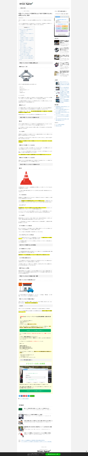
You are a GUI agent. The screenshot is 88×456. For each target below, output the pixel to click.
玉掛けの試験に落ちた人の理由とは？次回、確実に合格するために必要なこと (38, 420)
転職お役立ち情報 (58, 125)
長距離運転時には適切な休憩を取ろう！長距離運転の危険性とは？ (64, 41)
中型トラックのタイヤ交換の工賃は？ (26, 58)
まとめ (20, 59)
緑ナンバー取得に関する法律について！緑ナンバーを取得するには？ (36, 408)
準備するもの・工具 (24, 30)
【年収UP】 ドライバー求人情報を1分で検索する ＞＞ (35, 390)
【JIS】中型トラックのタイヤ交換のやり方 (26, 33)
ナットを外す (23, 36)
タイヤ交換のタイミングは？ (25, 51)
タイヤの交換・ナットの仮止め (25, 47)
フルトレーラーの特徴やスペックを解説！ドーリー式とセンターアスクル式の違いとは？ (64, 64)
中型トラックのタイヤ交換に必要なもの (26, 29)
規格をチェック (23, 32)
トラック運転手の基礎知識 (24, 398)
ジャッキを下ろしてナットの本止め (26, 48)
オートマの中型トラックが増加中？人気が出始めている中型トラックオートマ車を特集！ (36, 441)
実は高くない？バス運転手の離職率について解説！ (33, 414)
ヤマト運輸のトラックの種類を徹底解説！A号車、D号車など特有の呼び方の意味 (64, 93)
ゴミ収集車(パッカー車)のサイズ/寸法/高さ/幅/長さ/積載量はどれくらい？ (64, 97)
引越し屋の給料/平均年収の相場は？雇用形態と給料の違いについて (64, 72)
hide (28, 27)
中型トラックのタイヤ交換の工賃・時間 (26, 55)
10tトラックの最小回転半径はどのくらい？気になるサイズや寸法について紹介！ (64, 89)
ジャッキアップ (23, 44)
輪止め (21, 34)
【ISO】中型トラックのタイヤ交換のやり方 (26, 40)
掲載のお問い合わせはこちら (52, 454)
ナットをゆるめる (23, 43)
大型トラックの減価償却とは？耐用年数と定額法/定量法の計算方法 (33, 440)
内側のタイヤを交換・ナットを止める (26, 37)
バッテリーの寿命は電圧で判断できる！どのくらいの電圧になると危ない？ (64, 48)
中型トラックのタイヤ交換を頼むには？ (27, 56)
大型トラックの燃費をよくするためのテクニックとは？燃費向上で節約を (37, 432)
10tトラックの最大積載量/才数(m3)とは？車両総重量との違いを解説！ (64, 101)
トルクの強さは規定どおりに (25, 52)
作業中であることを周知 (24, 54)
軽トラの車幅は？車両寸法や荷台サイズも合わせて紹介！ (64, 56)
